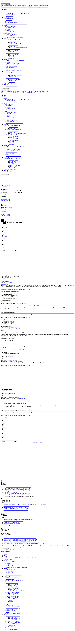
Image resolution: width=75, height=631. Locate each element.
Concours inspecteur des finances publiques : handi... (18, 489)
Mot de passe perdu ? (5, 199)
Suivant (5, 236)
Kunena (40, 442)
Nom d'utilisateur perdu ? (6, 200)
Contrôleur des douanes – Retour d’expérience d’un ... (18, 494)
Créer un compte (4, 201)
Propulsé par (36, 442)
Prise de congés (4, 284)
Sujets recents (7, 185)
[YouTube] (1, 2)
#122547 (11, 360)
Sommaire (6, 184)
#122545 (11, 302)
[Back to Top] (2, 1)
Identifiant (16, 190)
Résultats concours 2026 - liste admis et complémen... (18, 487)
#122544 (11, 282)
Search (5, 186)
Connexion (3, 196)
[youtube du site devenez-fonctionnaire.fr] (10, 291)
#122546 (11, 327)
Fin (4, 238)
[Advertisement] (37, 263)
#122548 (11, 397)
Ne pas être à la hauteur (11, 492)
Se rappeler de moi (6, 194)
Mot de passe (17, 192)
